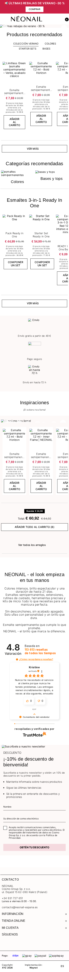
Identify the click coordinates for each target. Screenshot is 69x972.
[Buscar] (49, 19)
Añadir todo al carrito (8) (34, 526)
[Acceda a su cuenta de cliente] (57, 19)
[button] (65, 19)
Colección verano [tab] (25, 43)
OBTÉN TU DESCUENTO (34, 847)
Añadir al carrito (14, 122)
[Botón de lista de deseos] (24, 63)
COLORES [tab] (50, 43)
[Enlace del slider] (34, 26)
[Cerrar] (66, 6)
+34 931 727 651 (12, 898)
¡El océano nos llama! (34, 409)
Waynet (33, 967)
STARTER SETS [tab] (27, 48)
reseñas (40, 651)
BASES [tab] (46, 48)
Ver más (33, 148)
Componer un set (15, 264)
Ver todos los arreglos (32, 544)
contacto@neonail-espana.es (20, 907)
